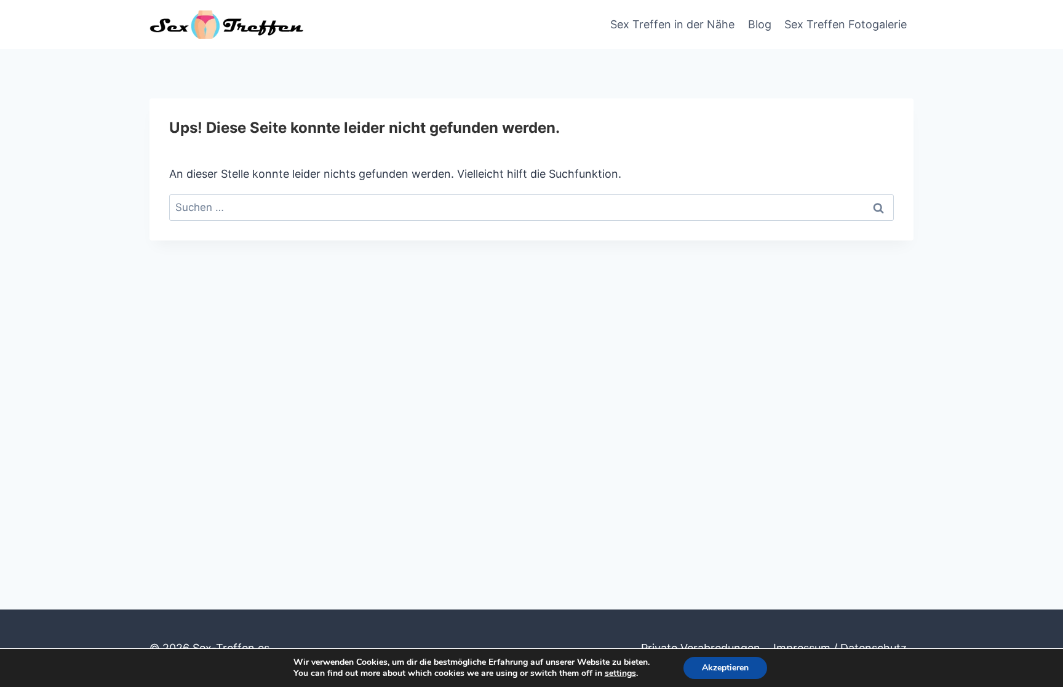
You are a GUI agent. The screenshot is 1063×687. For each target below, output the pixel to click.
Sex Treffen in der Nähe (672, 24)
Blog (759, 24)
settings (620, 673)
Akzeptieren (725, 667)
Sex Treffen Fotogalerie (845, 24)
